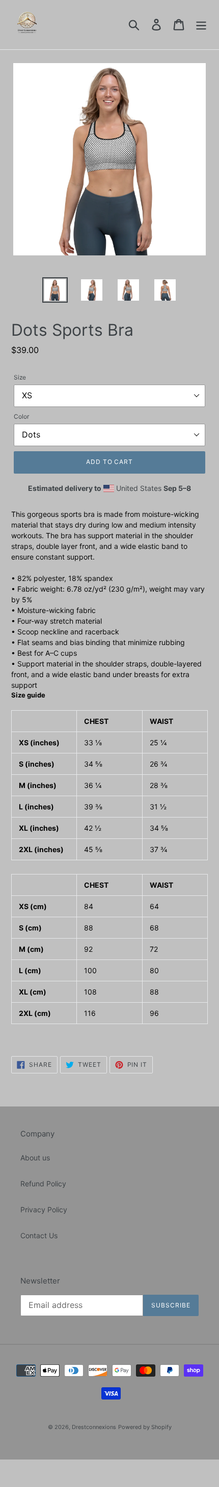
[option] (55, 290)
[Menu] (201, 25)
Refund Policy (43, 1183)
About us (35, 1157)
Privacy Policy (43, 1209)
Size (20, 377)
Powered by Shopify (145, 1427)
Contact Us (39, 1235)
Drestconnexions (94, 1427)
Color (21, 416)
